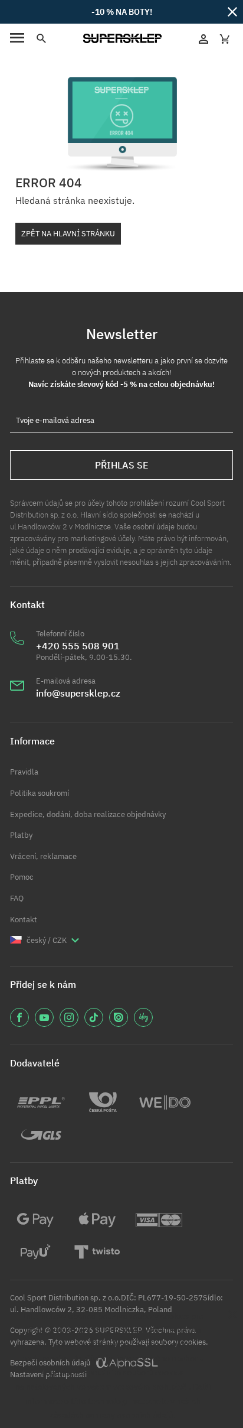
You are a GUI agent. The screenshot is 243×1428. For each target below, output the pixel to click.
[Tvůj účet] (203, 38)
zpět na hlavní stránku (68, 234)
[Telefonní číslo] (17, 651)
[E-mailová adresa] (17, 693)
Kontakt (23, 920)
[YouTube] (44, 1017)
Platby (21, 835)
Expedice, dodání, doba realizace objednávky (88, 814)
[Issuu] (118, 1017)
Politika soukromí (39, 793)
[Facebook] (19, 1017)
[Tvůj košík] (225, 38)
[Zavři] (232, 11)
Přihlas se (121, 465)
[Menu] (17, 38)
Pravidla (24, 772)
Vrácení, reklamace (43, 856)
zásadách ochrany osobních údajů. (113, 1414)
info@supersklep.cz (78, 693)
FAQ (17, 898)
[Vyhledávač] (40, 38)
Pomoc (22, 877)
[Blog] (143, 1017)
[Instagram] (69, 1017)
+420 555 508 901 (78, 646)
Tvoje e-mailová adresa (55, 420)
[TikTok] (93, 1017)
